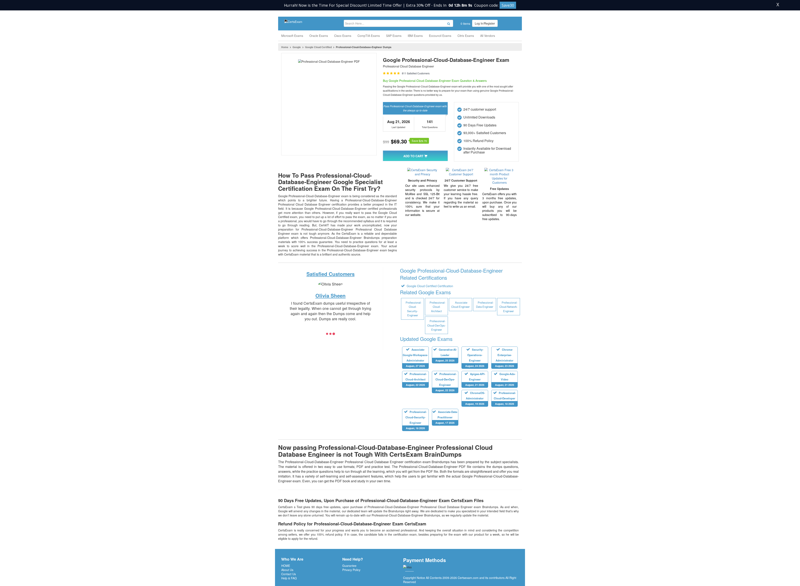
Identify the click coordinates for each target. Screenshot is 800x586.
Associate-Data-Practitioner (446, 417)
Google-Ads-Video (505, 379)
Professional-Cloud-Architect (416, 379)
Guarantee (349, 566)
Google (296, 47)
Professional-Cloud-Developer (505, 398)
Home (284, 47)
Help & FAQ (289, 578)
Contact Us (288, 574)
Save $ (419, 141)
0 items (465, 23)
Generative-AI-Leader (446, 355)
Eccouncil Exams (440, 36)
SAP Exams (393, 36)
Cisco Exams (342, 36)
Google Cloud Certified (318, 47)
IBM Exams (415, 36)
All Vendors (487, 36)
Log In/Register (485, 23)
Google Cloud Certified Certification (429, 286)
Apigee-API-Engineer (475, 379)
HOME (285, 566)
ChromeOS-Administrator (475, 398)
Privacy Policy (351, 570)
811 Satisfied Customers (416, 73)
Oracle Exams (318, 36)
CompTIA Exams (369, 36)
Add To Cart (413, 156)
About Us (287, 570)
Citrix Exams (466, 36)
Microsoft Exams (292, 36)
